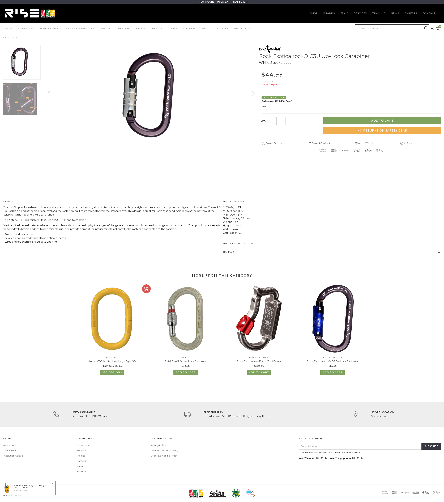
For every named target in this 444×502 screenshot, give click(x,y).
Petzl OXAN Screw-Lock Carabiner (185, 361)
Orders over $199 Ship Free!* (277, 101)
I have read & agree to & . (331, 452)
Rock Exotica (259, 357)
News (395, 13)
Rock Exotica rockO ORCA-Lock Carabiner (332, 361)
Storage (189, 28)
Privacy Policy (158, 445)
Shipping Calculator (238, 243)
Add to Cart (382, 120)
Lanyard (106, 28)
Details (8, 201)
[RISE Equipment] (30, 13)
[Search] (425, 28)
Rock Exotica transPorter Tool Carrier (259, 361)
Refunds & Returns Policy (164, 450)
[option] (151, 97)
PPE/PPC (124, 28)
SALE (8, 28)
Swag (205, 28)
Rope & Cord (48, 28)
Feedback (82, 471)
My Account (9, 445)
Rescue (157, 28)
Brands (329, 13)
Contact (429, 13)
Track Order (9, 450)
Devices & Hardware (78, 28)
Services (360, 13)
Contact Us (83, 445)
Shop (314, 13)
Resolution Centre (13, 455)
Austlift (112, 357)
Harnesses (26, 28)
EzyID (344, 13)
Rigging (141, 28)
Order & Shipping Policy (164, 455)
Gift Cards (242, 28)
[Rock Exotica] (270, 48)
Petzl (185, 357)
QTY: (264, 121)
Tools (172, 28)
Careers (411, 13)
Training (378, 13)
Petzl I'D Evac (21, 487)
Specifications (233, 201)
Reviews (228, 252)
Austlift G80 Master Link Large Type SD (112, 361)
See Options (112, 372)
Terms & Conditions (333, 452)
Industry (222, 28)
